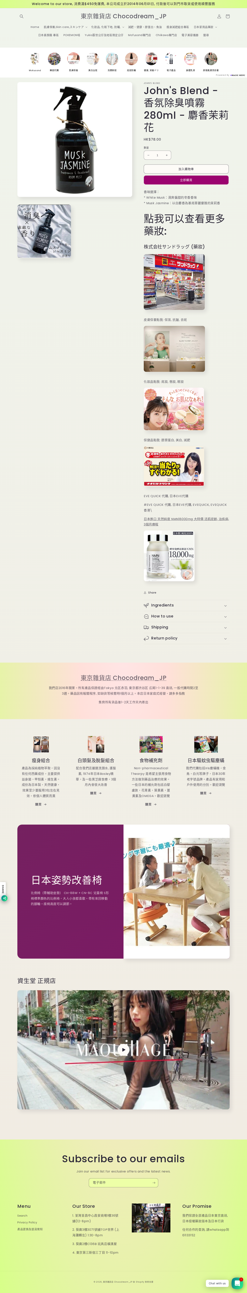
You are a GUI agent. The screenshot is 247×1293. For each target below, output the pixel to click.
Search (22, 1216)
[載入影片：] (123, 1049)
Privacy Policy (27, 1222)
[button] (21, 16)
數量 (146, 147)
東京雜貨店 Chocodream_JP (124, 678)
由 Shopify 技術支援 (143, 1281)
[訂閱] (154, 1182)
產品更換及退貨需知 (30, 1229)
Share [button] (152, 593)
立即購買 (186, 180)
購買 (38, 804)
